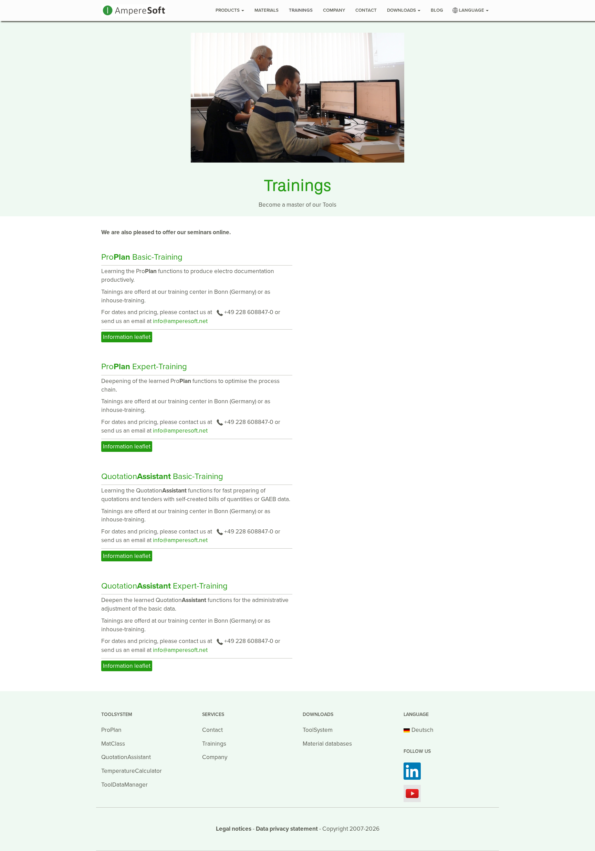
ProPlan (111, 730)
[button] (471, 10)
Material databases (327, 743)
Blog (437, 10)
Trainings (301, 10)
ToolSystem (318, 730)
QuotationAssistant (126, 757)
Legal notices (233, 828)
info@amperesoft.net (180, 321)
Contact (366, 10)
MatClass (113, 743)
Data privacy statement (287, 828)
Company (334, 10)
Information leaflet (126, 337)
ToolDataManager (124, 784)
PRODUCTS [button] (228, 10)
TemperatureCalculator (131, 771)
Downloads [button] (402, 10)
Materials (266, 10)
